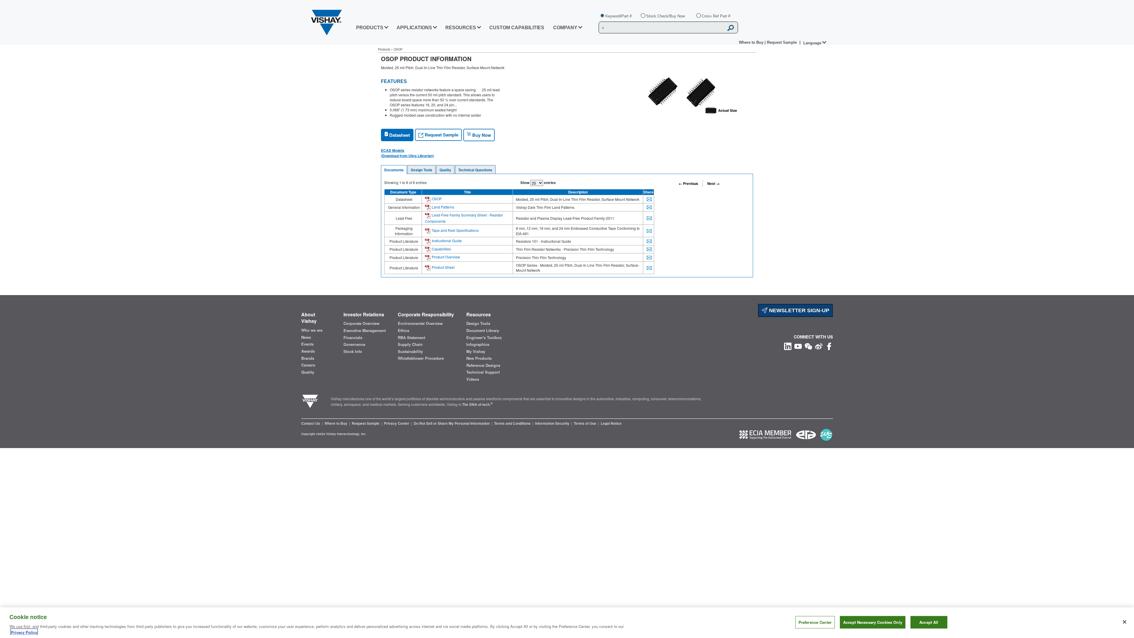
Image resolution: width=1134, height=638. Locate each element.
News (306, 337)
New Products (479, 358)
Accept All (928, 622)
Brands (307, 358)
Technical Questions (475, 169)
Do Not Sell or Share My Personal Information (452, 423)
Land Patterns (442, 206)
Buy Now (481, 135)
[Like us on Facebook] (829, 345)
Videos (472, 379)
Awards (308, 351)
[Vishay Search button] (731, 28)
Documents (394, 169)
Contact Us (311, 423)
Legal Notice (611, 423)
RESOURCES (460, 27)
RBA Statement (411, 337)
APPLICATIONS (414, 27)
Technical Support (483, 372)
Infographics (477, 344)
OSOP (436, 198)
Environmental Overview (420, 323)
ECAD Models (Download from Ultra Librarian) (407, 153)
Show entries (538, 182)
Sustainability (410, 351)
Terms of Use (585, 423)
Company (565, 27)
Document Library (482, 330)
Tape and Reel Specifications (455, 230)
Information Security (552, 423)
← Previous (688, 183)
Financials (352, 337)
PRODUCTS (369, 27)
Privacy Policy (24, 632)
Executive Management (364, 330)
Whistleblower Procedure (421, 358)
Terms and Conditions (513, 423)
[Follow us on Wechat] (808, 345)
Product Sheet (442, 267)
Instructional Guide (446, 240)
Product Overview (445, 256)
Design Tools (421, 169)
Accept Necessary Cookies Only (872, 622)
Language (812, 43)
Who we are (311, 330)
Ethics (403, 330)
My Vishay (475, 351)
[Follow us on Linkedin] (787, 345)
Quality (445, 169)
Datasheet (399, 135)
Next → (713, 183)
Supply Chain (410, 344)
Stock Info (352, 351)
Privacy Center (397, 423)
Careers (308, 365)
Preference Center (815, 622)
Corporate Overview (361, 323)
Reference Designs (483, 365)
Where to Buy (752, 42)
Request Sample (440, 134)
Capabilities (441, 248)
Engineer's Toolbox (484, 337)
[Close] (1124, 622)
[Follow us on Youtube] (798, 345)
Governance (354, 344)
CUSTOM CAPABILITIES (516, 27)
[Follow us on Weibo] (818, 345)
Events (307, 344)
